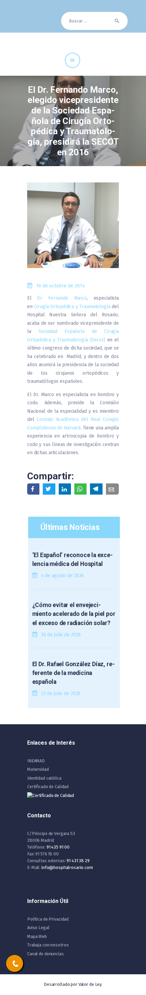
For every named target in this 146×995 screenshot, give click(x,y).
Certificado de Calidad (48, 786)
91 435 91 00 (58, 847)
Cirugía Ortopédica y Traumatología (72, 306)
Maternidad (38, 769)
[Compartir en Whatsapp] (80, 489)
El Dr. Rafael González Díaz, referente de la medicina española (73, 673)
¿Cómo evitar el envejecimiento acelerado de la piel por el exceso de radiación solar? (73, 614)
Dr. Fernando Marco (62, 298)
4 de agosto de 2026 (62, 576)
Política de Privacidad (48, 919)
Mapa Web (37, 936)
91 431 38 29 (78, 860)
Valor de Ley (89, 984)
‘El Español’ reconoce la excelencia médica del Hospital (72, 559)
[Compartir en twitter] (49, 489)
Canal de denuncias (45, 953)
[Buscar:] (94, 20)
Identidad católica (44, 778)
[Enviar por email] (112, 489)
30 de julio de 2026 (61, 635)
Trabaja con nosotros (48, 944)
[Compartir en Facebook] (33, 489)
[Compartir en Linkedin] (65, 489)
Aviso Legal (38, 927)
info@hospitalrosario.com (67, 867)
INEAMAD (36, 760)
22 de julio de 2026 (61, 693)
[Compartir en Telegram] (96, 489)
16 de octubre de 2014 (60, 286)
